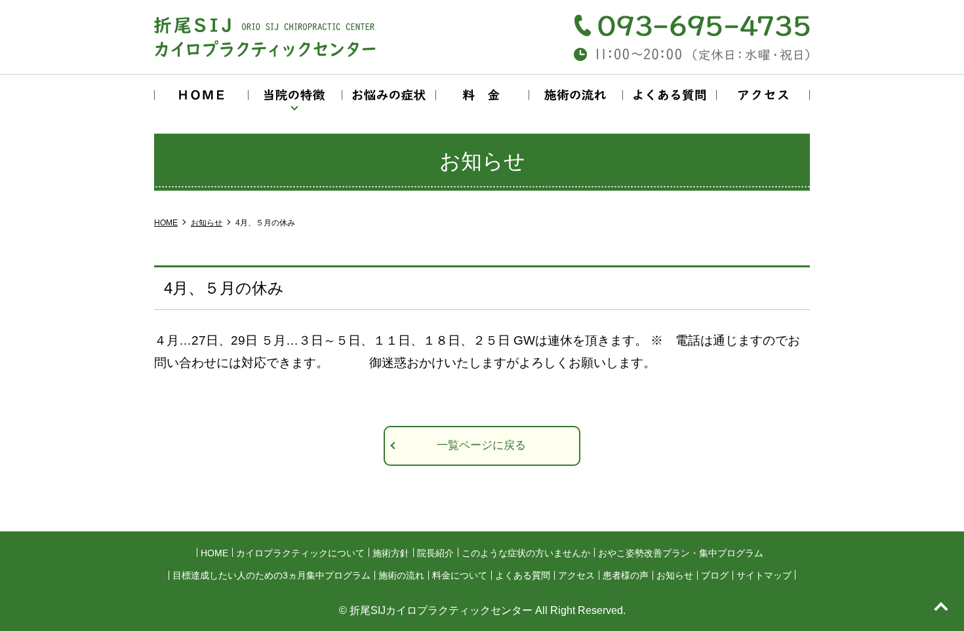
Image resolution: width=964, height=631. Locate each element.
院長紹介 (435, 553)
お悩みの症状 (388, 95)
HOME (201, 95)
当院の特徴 (294, 95)
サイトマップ (764, 575)
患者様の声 (626, 575)
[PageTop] (941, 608)
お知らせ (674, 575)
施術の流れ (576, 95)
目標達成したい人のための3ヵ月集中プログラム (271, 575)
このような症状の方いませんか (526, 553)
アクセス (763, 95)
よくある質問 (669, 95)
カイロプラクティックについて (300, 553)
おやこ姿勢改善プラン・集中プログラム (680, 553)
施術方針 (390, 553)
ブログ (715, 575)
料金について (482, 95)
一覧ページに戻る (481, 445)
